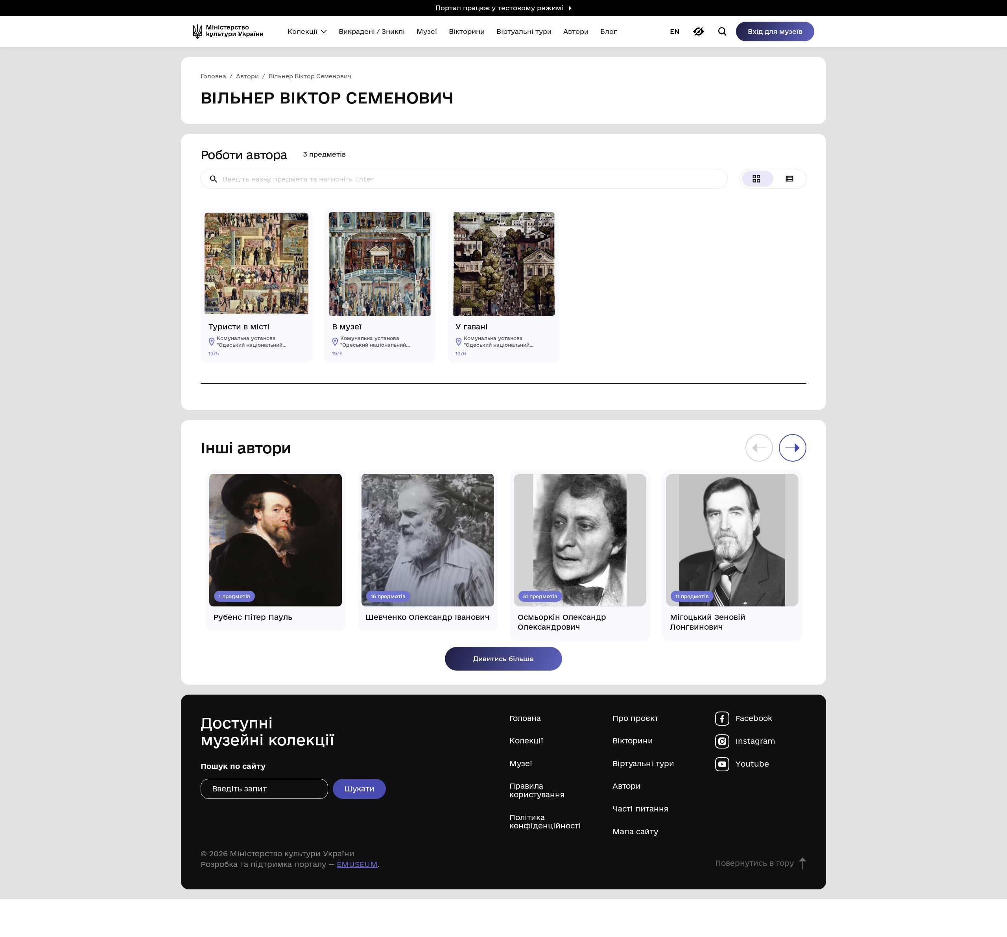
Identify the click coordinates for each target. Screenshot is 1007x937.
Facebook (754, 718)
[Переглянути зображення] (297, 224)
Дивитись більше (503, 658)
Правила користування (536, 790)
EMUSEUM (357, 864)
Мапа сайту (635, 832)
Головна (525, 718)
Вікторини (632, 741)
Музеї (520, 764)
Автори (626, 786)
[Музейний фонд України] (231, 31)
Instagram (755, 741)
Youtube (752, 764)
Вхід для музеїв (775, 31)
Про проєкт (635, 718)
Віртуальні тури (643, 764)
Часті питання (640, 809)
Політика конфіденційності (545, 821)
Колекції (526, 741)
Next (792, 448)
